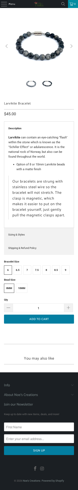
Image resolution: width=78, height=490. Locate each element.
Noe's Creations (31, 480)
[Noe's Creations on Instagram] (42, 469)
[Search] (63, 4)
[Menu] (2, 4)
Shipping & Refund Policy (22, 247)
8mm (9, 288)
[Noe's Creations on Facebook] (35, 469)
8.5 (56, 269)
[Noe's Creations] (39, 4)
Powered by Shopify (53, 480)
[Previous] (7, 46)
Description (14, 128)
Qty (6, 299)
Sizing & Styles (16, 234)
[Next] (71, 46)
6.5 (17, 269)
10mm (21, 288)
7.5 (37, 269)
